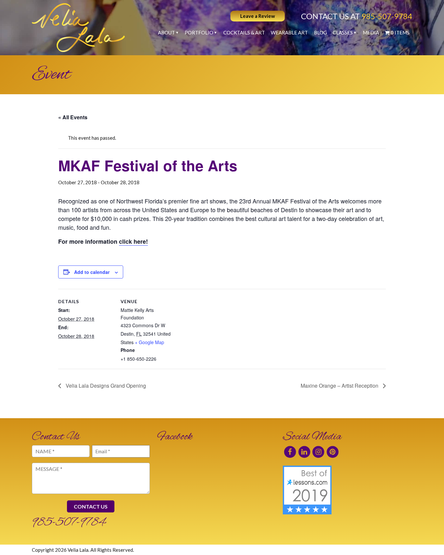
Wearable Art (289, 32)
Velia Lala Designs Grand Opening (105, 385)
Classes (343, 32)
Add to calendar (92, 272)
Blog (320, 32)
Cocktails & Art (244, 32)
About (166, 32)
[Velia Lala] (78, 27)
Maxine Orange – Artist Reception (340, 385)
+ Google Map (149, 342)
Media (371, 32)
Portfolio (199, 32)
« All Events (72, 117)
